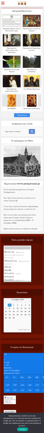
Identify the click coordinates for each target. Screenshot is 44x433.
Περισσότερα (22, 115)
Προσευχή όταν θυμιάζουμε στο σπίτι (31, 49)
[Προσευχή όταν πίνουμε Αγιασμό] (12, 61)
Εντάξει (23, 429)
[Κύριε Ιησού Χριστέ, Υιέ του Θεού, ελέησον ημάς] (12, 20)
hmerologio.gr (26, 281)
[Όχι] (36, 423)
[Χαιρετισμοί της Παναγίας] (32, 100)
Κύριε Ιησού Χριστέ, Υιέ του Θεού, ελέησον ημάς (11, 29)
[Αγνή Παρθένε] (11, 100)
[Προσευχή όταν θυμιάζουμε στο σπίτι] (32, 40)
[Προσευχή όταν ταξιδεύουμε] (32, 61)
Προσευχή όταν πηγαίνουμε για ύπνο (11, 90)
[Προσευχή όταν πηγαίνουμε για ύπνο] (12, 81)
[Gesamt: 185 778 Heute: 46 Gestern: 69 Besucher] (10, 406)
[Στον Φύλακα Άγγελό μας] (32, 81)
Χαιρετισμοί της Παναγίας (31, 108)
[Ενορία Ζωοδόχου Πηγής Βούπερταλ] (22, 2)
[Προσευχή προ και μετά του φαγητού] (32, 20)
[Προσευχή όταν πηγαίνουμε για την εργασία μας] (12, 40)
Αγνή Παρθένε (11, 108)
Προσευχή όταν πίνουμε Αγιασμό (11, 70)
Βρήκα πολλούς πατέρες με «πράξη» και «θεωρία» (21, 228)
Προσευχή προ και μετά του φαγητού (31, 29)
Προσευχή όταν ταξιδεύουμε (32, 70)
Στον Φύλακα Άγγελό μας (32, 89)
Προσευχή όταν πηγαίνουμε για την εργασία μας (12, 50)
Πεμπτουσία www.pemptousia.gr (22, 183)
